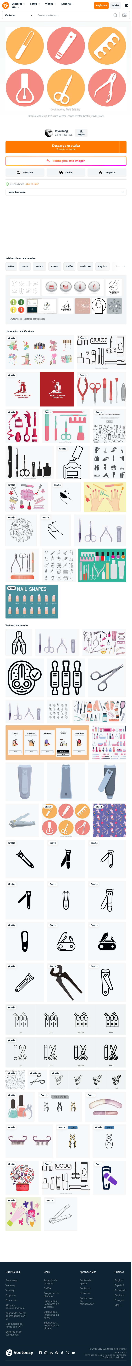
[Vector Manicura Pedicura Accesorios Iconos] (66, 424)
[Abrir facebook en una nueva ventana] (40, 1352)
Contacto (83, 1286)
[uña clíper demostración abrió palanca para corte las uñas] (107, 780)
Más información (17, 190)
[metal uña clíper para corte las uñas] (25, 780)
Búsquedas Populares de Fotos (50, 1313)
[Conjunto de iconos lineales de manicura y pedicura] (59, 563)
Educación (11, 1298)
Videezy (10, 1288)
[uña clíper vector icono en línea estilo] (107, 980)
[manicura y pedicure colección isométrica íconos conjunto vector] (58, 709)
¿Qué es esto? (31, 184)
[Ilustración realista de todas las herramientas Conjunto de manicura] (22, 563)
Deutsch (117, 1293)
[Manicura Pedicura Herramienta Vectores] (102, 563)
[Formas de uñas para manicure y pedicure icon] (32, 600)
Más (14, 7)
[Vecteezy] (5, 5)
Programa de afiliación (50, 1293)
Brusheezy (12, 1278)
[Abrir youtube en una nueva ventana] (73, 1352)
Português (118, 1288)
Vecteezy (10, 1283)
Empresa (11, 1293)
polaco (39, 264)
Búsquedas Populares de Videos (50, 1323)
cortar (55, 264)
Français (117, 1298)
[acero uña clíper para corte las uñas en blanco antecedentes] (66, 780)
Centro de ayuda (83, 1280)
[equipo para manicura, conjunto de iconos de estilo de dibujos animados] (109, 741)
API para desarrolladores (15, 1305)
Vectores (17, 3)
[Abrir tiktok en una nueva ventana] (62, 1352)
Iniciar (115, 5)
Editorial (66, 3)
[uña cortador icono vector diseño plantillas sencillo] (25, 857)
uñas (11, 264)
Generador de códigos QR (13, 1331)
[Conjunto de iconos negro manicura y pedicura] (109, 460)
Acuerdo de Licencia (49, 1280)
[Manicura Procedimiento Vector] (105, 495)
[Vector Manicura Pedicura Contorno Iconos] (101, 350)
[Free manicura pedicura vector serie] (27, 495)
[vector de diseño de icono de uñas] (66, 495)
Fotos (33, 3)
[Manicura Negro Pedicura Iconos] (30, 460)
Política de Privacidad (113, 1355)
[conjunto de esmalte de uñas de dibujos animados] (40, 350)
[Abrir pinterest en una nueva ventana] (56, 1352)
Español (116, 1283)
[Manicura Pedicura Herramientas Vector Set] (101, 387)
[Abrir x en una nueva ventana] (67, 1352)
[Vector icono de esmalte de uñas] (73, 460)
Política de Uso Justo (110, 1357)
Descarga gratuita (66, 147)
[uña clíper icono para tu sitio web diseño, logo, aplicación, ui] (109, 1176)
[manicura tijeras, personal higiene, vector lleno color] (37, 1078)
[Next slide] (118, 264)
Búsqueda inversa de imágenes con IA (16, 1314)
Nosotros (83, 1291)
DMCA (46, 1286)
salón (69, 264)
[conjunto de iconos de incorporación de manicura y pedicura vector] (47, 741)
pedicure (85, 264)
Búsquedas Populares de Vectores (50, 1302)
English (116, 1278)
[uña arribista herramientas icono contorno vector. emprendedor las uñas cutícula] (66, 676)
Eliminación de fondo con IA (14, 1323)
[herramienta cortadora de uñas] (66, 980)
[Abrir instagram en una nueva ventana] (45, 1352)
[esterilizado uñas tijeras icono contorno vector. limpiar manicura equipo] (25, 676)
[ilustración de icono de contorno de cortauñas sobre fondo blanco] (60, 1212)
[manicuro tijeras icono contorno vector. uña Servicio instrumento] (19, 640)
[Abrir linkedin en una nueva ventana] (51, 1352)
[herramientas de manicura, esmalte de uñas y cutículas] (20, 1105)
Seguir (81, 134)
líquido (102, 264)
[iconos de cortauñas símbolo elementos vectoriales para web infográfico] (60, 1105)
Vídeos (49, 3)
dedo (25, 264)
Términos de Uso (115, 1353)
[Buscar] (115, 15)
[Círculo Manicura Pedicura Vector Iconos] (66, 818)
